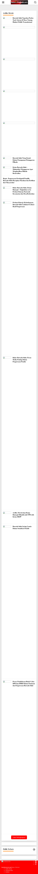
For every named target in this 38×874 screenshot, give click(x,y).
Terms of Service (15, 867)
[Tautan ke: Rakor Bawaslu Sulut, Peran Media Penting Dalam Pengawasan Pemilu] (7, 432)
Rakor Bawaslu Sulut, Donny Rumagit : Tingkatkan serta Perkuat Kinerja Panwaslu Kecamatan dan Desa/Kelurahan (23, 191)
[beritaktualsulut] (19, 2)
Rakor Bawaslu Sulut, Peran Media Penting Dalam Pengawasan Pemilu (22, 359)
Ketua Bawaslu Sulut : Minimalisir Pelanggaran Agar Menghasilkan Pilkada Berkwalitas (23, 170)
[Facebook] (35, 861)
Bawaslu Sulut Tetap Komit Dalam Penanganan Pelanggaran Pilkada (23, 160)
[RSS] (35, 864)
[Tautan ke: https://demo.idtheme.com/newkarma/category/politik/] (34, 849)
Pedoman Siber (9, 870)
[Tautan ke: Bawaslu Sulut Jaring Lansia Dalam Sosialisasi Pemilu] (7, 601)
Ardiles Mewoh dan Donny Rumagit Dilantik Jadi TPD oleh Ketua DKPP (23, 515)
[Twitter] (35, 863)
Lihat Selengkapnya (19, 837)
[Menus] (3, 2)
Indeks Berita (9, 869)
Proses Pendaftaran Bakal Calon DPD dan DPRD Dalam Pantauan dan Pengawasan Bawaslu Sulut (24, 683)
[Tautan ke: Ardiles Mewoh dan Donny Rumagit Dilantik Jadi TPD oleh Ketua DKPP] (7, 516)
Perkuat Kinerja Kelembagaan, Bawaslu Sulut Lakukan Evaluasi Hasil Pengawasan (23, 204)
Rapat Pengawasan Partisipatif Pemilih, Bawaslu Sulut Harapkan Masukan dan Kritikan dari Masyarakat (19, 180)
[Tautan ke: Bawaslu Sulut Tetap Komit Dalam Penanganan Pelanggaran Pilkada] (7, 159)
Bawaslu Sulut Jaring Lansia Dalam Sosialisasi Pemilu (22, 527)
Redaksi (7, 872)
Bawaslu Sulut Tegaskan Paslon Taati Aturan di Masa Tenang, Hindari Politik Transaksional (23, 20)
